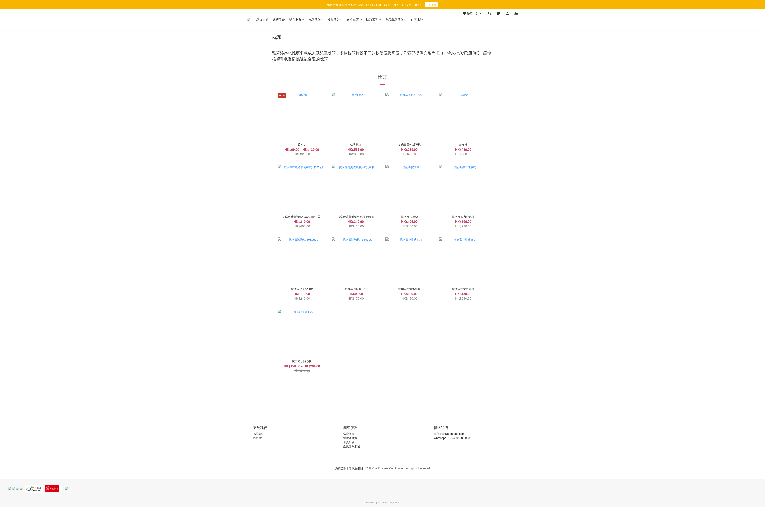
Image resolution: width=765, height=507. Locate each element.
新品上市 (295, 19)
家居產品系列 (394, 19)
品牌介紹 (262, 19)
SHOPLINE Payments (388, 502)
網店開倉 (279, 19)
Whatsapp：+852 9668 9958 (452, 438)
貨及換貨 (351, 438)
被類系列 (333, 19)
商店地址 (416, 19)
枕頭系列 (372, 19)
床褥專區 (353, 19)
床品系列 (314, 19)
